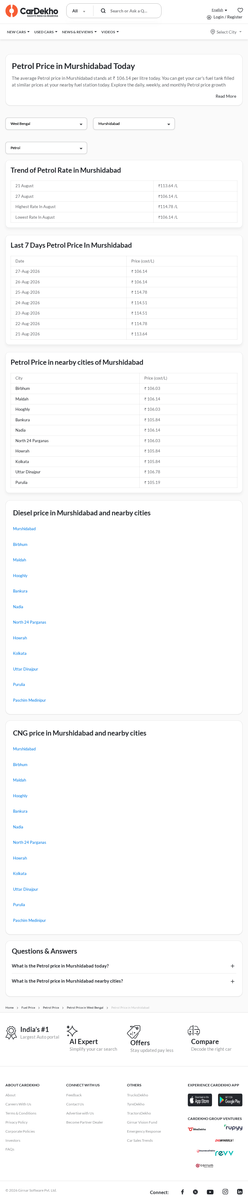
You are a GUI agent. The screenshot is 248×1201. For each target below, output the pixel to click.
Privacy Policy (16, 1122)
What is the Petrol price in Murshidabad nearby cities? (67, 981)
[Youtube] (210, 1192)
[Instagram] (225, 1192)
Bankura (22, 419)
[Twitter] (195, 1192)
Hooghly (22, 409)
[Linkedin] (240, 1192)
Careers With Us (18, 1104)
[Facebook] (182, 1192)
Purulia (21, 482)
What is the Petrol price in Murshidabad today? (60, 965)
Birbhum (22, 388)
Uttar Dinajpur (28, 471)
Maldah (21, 399)
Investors (12, 1140)
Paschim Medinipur (29, 700)
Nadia (20, 430)
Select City (227, 31)
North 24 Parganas (32, 440)
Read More (226, 96)
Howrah (22, 451)
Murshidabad (24, 528)
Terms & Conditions (20, 1113)
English (217, 10)
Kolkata (22, 461)
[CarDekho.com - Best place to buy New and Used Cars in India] (31, 11)
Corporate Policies (20, 1131)
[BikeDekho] (197, 1129)
